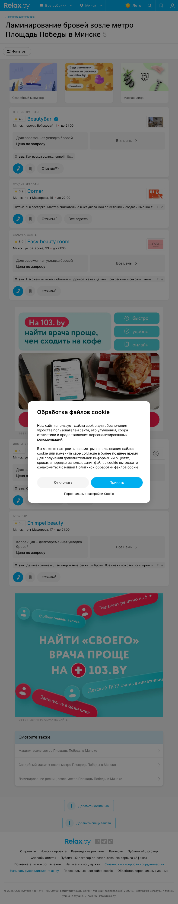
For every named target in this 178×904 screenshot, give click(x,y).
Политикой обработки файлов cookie (107, 467)
